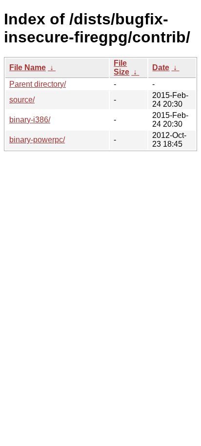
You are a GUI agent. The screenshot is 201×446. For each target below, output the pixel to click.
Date (160, 67)
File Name (27, 67)
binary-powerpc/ (37, 140)
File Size (121, 67)
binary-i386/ (29, 120)
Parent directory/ (37, 84)
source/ (22, 100)
